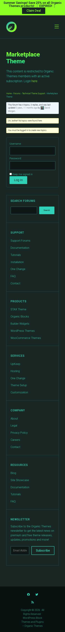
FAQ (13, 276)
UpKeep (15, 364)
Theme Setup (19, 385)
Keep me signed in (22, 174)
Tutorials (16, 255)
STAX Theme (18, 309)
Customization (19, 392)
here (34, 81)
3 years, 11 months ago (26, 108)
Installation (17, 262)
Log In (18, 180)
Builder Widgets (20, 323)
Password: (15, 158)
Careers (15, 440)
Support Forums (20, 240)
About (14, 418)
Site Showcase (20, 480)
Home (9, 93)
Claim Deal (34, 10)
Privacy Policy (19, 432)
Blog (13, 473)
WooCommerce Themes (26, 338)
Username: (15, 143)
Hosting (15, 371)
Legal (14, 425)
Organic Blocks (20, 316)
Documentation (20, 247)
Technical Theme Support (33, 93)
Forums (16, 93)
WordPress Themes (23, 330)
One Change (18, 269)
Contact (15, 283)
